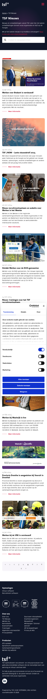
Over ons (5, 617)
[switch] (41, 356)
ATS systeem (6, 643)
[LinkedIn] (4, 681)
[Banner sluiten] (43, 306)
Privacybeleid (7, 633)
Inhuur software (8, 591)
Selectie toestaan (23, 385)
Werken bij (6, 621)
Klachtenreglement (31, 619)
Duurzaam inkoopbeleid (33, 617)
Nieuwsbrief (28, 621)
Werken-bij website (9, 650)
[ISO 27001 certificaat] (16, 604)
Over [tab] (38, 312)
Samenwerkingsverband (11, 648)
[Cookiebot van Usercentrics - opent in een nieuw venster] (29, 306)
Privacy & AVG (29, 630)
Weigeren (23, 392)
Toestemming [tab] (8, 312)
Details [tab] (23, 312)
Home (4, 13)
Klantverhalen (7, 626)
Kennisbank (6, 623)
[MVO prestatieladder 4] (25, 604)
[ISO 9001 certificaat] (6, 604)
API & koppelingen (31, 628)
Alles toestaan (23, 379)
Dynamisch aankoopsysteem (12, 646)
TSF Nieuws (6, 619)
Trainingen (6, 628)
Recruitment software (10, 593)
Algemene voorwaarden (11, 630)
